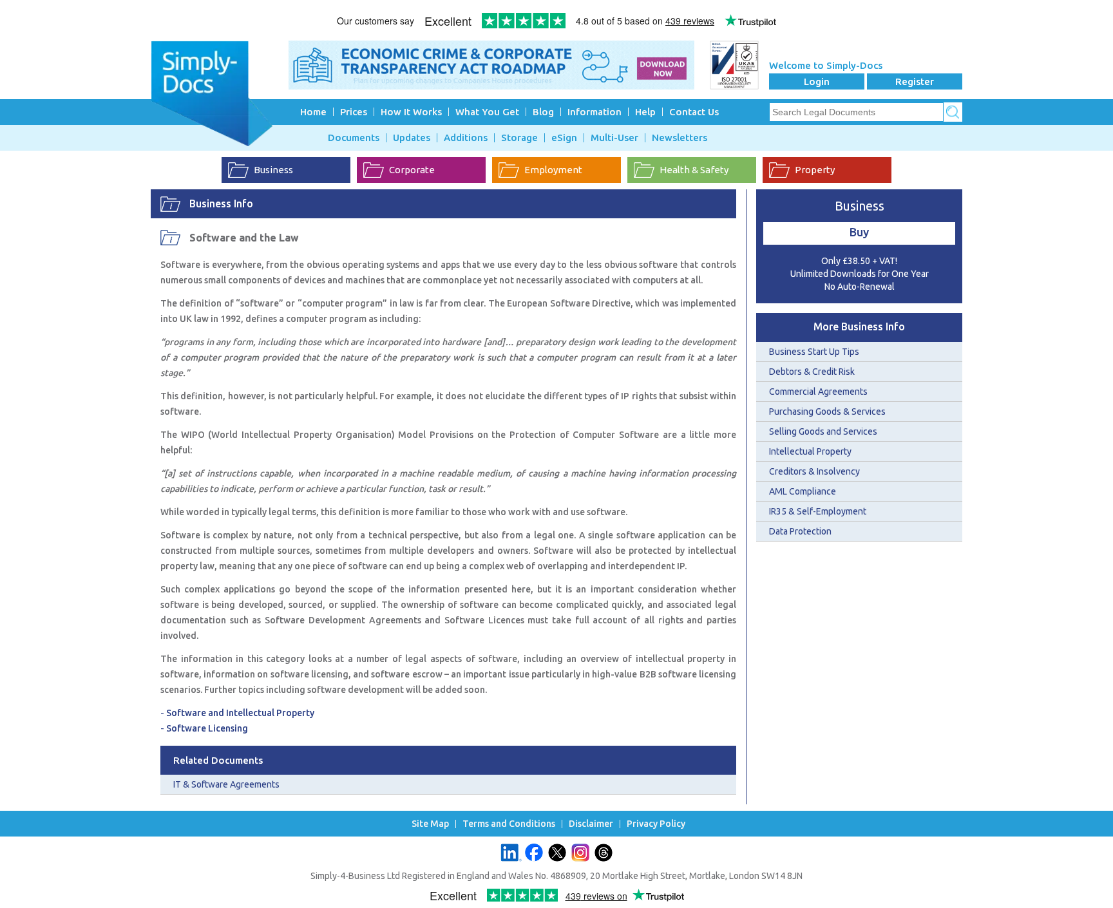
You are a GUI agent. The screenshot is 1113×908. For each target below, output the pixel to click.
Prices (353, 112)
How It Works (411, 112)
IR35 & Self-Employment (817, 511)
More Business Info (859, 326)
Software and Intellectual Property (240, 713)
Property (815, 169)
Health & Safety (694, 169)
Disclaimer (591, 824)
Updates (411, 137)
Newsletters (679, 137)
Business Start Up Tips (814, 351)
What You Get (487, 112)
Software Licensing (207, 728)
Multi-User (614, 137)
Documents (353, 137)
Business (273, 169)
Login (817, 81)
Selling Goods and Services (823, 431)
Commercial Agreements (818, 391)
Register (914, 81)
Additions (466, 137)
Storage (519, 137)
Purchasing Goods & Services (827, 411)
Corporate (412, 169)
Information (594, 112)
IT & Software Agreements (226, 784)
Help (645, 112)
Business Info (221, 203)
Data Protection (800, 531)
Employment (553, 169)
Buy (859, 231)
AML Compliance (802, 491)
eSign (564, 137)
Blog (543, 112)
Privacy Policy (656, 824)
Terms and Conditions (508, 824)
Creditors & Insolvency (814, 471)
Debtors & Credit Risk (812, 371)
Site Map (430, 824)
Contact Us (694, 112)
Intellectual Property (810, 451)
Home (313, 112)
